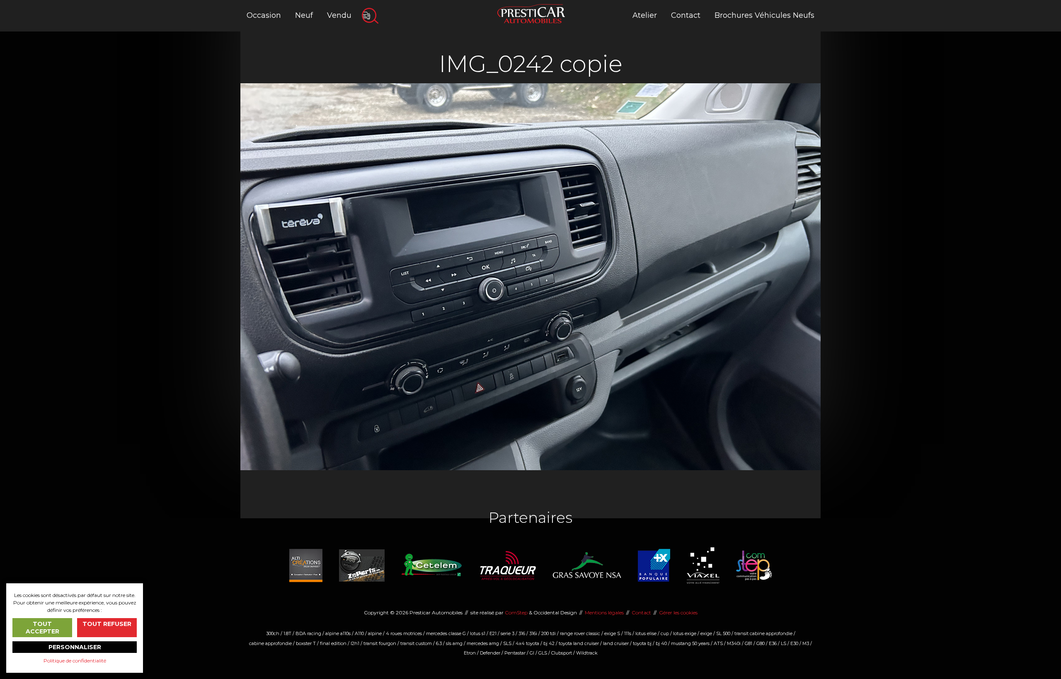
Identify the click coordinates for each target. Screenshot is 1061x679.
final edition (333, 643)
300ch (272, 633)
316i (533, 633)
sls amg (454, 643)
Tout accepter (42, 627)
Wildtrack (587, 653)
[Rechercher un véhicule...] (370, 15)
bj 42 (549, 643)
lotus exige (684, 633)
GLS (542, 653)
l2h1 (355, 643)
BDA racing (308, 633)
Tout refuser (106, 624)
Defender (490, 653)
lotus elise (645, 633)
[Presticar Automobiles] (531, 13)
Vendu (339, 15)
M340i (734, 643)
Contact (685, 15)
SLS (507, 643)
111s (627, 633)
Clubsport (561, 653)
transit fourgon (379, 643)
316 (521, 633)
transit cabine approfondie (763, 633)
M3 (805, 643)
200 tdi (548, 633)
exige (706, 633)
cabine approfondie (270, 643)
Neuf (304, 15)
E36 (773, 643)
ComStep (516, 612)
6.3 (439, 643)
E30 (794, 643)
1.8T (287, 633)
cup (665, 633)
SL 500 (723, 633)
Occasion (264, 15)
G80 (760, 643)
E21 (493, 633)
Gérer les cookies (678, 612)
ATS (718, 643)
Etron (470, 653)
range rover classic (580, 633)
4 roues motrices (404, 633)
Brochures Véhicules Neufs (764, 15)
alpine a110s (338, 633)
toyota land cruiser (579, 643)
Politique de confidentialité (75, 660)
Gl (532, 653)
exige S (612, 633)
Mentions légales (604, 612)
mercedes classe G (446, 633)
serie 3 (507, 633)
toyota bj (642, 643)
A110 (359, 633)
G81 (748, 643)
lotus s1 (477, 633)
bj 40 (661, 643)
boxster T (306, 643)
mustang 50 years (690, 643)
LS (783, 643)
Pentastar (515, 653)
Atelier (644, 15)
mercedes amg (483, 643)
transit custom (416, 643)
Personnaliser (74, 647)
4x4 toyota (527, 643)
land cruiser (616, 643)
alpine (375, 633)
